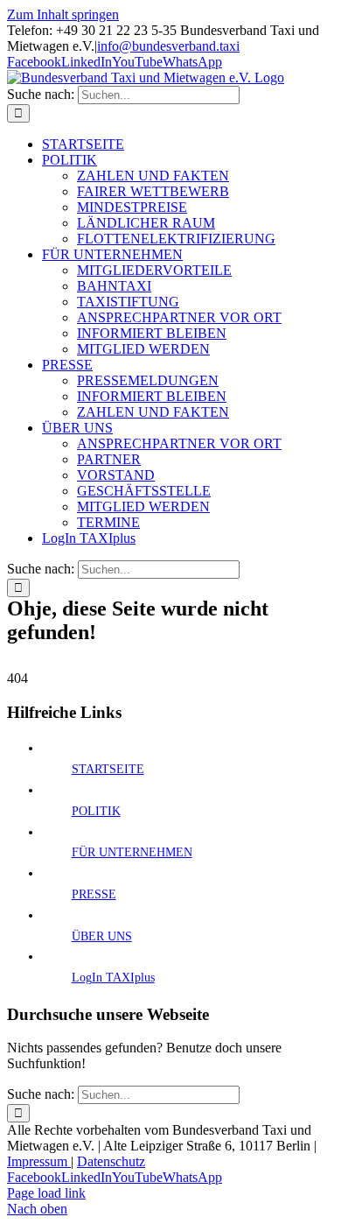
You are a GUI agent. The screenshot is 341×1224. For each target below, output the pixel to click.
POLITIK (96, 811)
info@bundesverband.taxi (168, 46)
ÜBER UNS (102, 936)
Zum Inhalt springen (63, 14)
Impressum (39, 1161)
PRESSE (94, 894)
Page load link (46, 1192)
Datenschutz (111, 1161)
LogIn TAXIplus (113, 977)
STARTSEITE (108, 769)
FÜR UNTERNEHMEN (132, 852)
